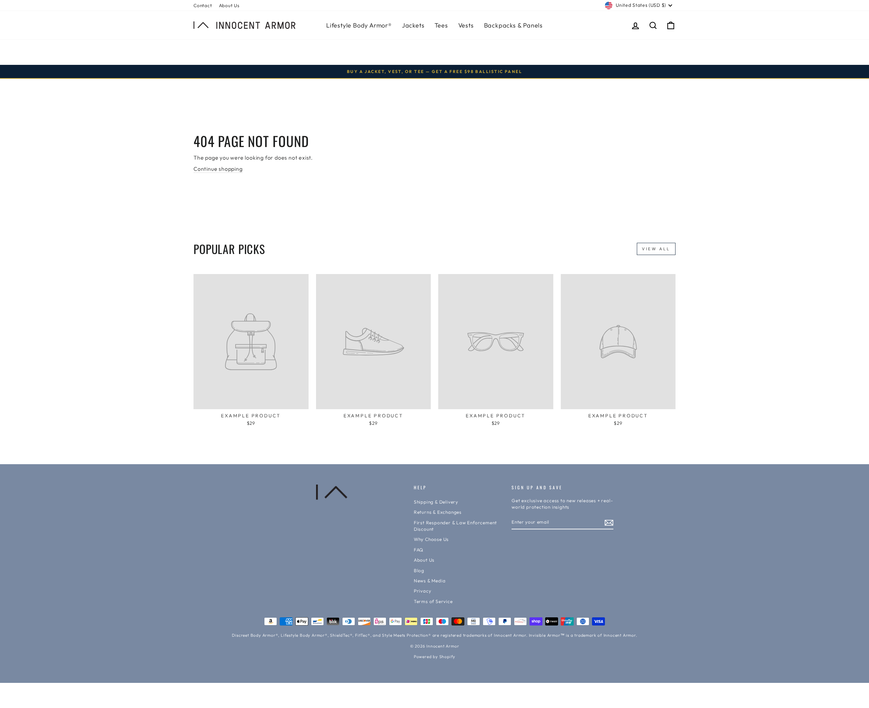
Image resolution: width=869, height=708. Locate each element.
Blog (419, 570)
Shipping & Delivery (436, 502)
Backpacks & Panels (513, 25)
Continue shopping (218, 168)
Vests (466, 25)
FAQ (418, 550)
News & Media (430, 581)
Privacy (422, 591)
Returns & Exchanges (438, 512)
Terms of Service (433, 601)
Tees (441, 25)
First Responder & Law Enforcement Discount (455, 526)
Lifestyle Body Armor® (359, 25)
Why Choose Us (431, 539)
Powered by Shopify (434, 656)
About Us (229, 5)
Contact (202, 5)
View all (656, 248)
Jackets (413, 25)
